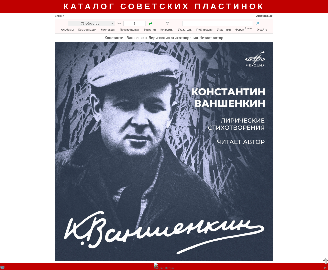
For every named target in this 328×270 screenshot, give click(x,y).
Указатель (185, 29)
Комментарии (87, 29)
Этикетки (150, 29)
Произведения (129, 29)
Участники (224, 29)
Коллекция (108, 29)
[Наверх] (325, 261)
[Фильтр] (167, 23)
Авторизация (264, 15)
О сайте (262, 29)
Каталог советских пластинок (164, 6)
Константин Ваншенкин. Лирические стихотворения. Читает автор (164, 38)
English (59, 15)
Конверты (166, 29)
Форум (239, 29)
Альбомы (67, 29)
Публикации (204, 29)
